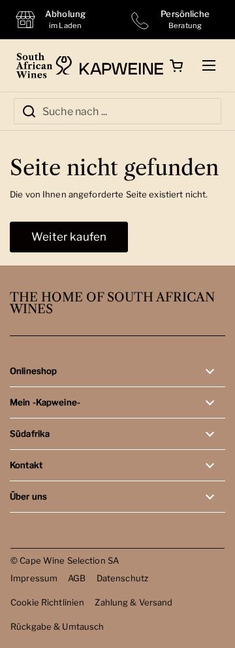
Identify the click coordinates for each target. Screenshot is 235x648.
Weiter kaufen (68, 236)
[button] (176, 65)
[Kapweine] (109, 65)
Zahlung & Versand (133, 602)
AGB (77, 578)
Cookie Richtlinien (47, 602)
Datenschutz (122, 578)
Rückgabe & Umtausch (57, 626)
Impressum (33, 578)
